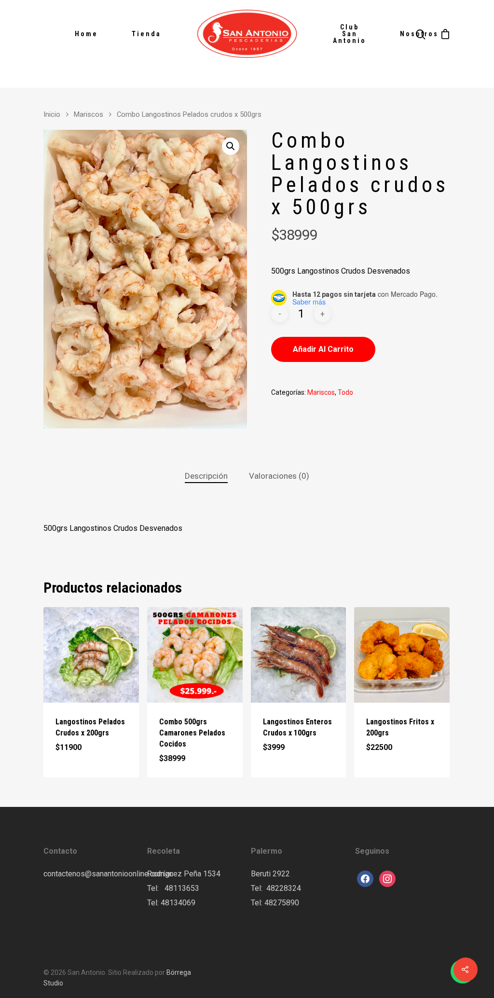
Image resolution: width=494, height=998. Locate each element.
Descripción (206, 476)
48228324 (283, 888)
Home (86, 33)
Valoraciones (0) (279, 476)
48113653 (181, 888)
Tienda (146, 33)
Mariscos (88, 114)
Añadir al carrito (323, 349)
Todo (345, 392)
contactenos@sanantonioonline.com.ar (107, 873)
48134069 (178, 902)
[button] (230, 146)
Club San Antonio (349, 34)
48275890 (281, 902)
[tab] (206, 476)
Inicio (51, 114)
